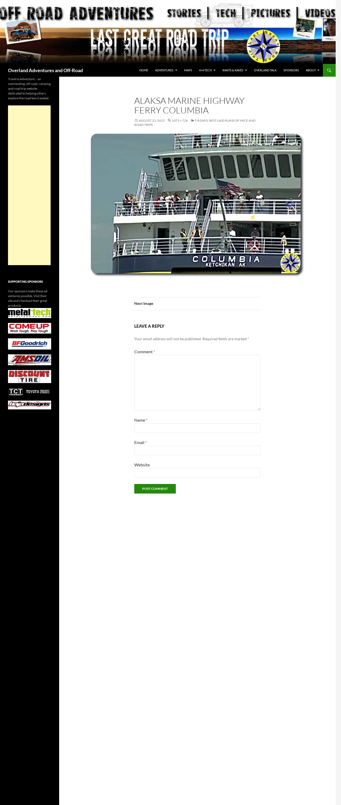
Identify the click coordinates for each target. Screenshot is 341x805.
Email (140, 442)
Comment (144, 351)
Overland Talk (265, 70)
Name (141, 419)
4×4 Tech (205, 70)
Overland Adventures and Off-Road (45, 70)
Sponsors (291, 70)
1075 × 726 (180, 120)
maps (188, 70)
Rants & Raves (232, 70)
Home (143, 70)
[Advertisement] (29, 185)
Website (142, 464)
